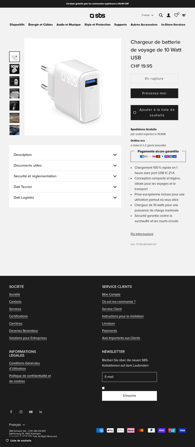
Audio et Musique (69, 24)
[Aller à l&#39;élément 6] (14, 118)
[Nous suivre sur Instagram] (21, 412)
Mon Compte (111, 294)
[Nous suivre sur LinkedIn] (41, 412)
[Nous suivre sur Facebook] (11, 412)
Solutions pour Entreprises (28, 338)
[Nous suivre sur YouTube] (31, 412)
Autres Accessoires (144, 24)
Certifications (18, 316)
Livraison (108, 323)
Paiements (109, 331)
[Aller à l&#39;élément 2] (14, 69)
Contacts (15, 302)
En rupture (154, 79)
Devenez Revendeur (23, 331)
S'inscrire (129, 396)
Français (145, 15)
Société (14, 294)
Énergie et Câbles (40, 24)
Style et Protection (97, 24)
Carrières (15, 323)
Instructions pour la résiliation (123, 316)
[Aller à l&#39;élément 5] (14, 105)
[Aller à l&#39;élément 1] (14, 56)
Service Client (112, 309)
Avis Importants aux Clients (121, 338)
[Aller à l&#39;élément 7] (14, 130)
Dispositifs (17, 24)
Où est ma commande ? (119, 302)
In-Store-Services (173, 24)
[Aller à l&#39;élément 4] (14, 93)
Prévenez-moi (154, 93)
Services (15, 309)
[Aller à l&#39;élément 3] (14, 81)
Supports (120, 24)
